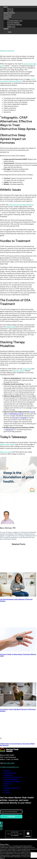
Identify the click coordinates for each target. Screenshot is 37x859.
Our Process (8, 15)
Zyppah (24, 418)
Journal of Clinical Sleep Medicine (21, 205)
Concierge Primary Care (14, 21)
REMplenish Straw (17, 414)
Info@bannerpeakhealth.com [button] (9, 767)
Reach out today (6, 452)
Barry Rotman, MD (23, 51)
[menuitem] (20, 9)
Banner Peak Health (7, 444)
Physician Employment (12, 788)
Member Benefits (9, 13)
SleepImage (10, 327)
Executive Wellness (13, 23)
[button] (18, 596)
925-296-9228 (8, 763)
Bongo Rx (9, 429)
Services (6, 19)
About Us (10, 9)
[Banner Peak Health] (18, 2)
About (6, 7)
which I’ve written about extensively (17, 80)
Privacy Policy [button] (4, 844)
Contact (7, 792)
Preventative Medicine (14, 24)
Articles (6, 28)
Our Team (10, 11)
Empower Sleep (18, 371)
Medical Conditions (7, 51)
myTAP (15, 418)
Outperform (7, 17)
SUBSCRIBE (11, 816)
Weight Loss (11, 26)
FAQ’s (6, 786)
